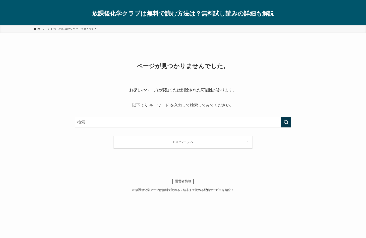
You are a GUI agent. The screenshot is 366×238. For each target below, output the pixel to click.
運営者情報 (183, 181)
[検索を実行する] (286, 122)
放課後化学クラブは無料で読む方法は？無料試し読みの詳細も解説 (183, 13)
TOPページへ (182, 142)
